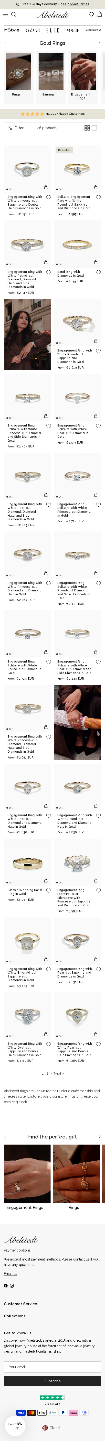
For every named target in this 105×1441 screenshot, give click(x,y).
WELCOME (78, 735)
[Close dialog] (101, 686)
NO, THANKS (79, 746)
